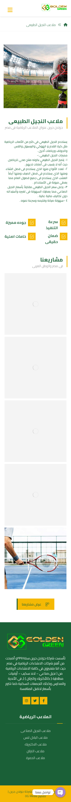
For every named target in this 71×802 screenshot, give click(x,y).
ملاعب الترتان (35, 751)
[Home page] (65, 25)
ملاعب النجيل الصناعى (36, 731)
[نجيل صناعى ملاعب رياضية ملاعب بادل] (54, 7)
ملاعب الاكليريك (36, 744)
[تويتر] (35, 700)
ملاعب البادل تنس (35, 737)
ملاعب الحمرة (35, 758)
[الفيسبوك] (43, 700)
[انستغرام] (26, 700)
